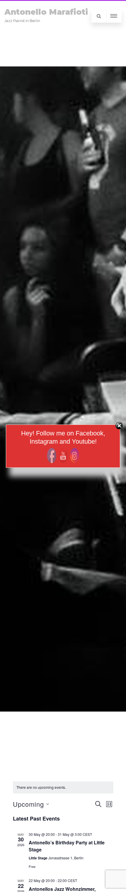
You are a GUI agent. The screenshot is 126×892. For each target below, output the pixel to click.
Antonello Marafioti (46, 12)
